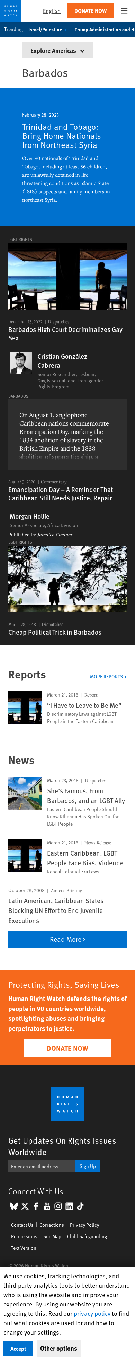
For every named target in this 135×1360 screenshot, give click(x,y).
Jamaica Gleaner (55, 534)
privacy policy (92, 1313)
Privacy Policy (84, 1225)
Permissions (24, 1236)
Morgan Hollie (30, 516)
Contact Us (22, 1225)
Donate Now (90, 11)
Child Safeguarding (87, 1236)
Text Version (23, 1247)
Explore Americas (54, 50)
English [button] (52, 11)
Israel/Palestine (45, 29)
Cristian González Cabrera (62, 361)
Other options (58, 1348)
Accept (18, 1348)
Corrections (51, 1225)
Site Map (52, 1236)
